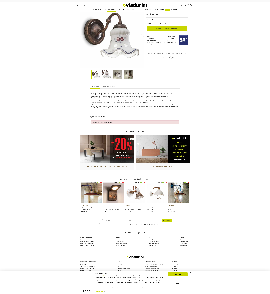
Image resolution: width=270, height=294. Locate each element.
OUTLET (167, 9)
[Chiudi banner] (190, 272)
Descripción (95, 87)
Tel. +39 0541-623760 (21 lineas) (87, 266)
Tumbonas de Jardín (185, 239)
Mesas (118, 237)
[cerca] (182, 5)
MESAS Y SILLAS (97, 9)
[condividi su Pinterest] (173, 57)
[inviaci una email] (78, 5)
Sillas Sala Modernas (154, 243)
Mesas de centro (120, 241)
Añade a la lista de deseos (155, 53)
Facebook (176, 264)
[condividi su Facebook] (169, 57)
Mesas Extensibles (86, 237)
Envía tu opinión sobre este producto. (171, 53)
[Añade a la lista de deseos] (98, 189)
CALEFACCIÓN (120, 9)
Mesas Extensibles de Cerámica (87, 239)
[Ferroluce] (183, 40)
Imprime (184, 53)
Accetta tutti (178, 274)
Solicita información (108, 87)
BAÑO (127, 9)
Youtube (175, 268)
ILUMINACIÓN (111, 9)
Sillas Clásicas (152, 239)
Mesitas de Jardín (184, 245)
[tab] (95, 87)
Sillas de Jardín (152, 245)
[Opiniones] (84, 5)
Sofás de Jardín (183, 243)
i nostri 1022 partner (103, 275)
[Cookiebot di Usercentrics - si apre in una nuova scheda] (86, 291)
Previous (82, 36)
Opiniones (119, 264)
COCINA (162, 9)
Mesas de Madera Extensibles (87, 241)
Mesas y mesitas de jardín (122, 245)
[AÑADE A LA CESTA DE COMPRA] (98, 185)
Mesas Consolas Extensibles (87, 245)
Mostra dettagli (99, 291)
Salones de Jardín (184, 241)
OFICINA (156, 9)
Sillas (150, 237)
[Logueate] (185, 5)
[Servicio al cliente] (81, 5)
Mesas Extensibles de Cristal (87, 243)
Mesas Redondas (120, 239)
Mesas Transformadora (121, 243)
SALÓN (104, 9)
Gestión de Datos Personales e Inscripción (154, 264)
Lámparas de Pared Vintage (136, 131)
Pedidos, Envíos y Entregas (151, 266)
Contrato (174, 9)
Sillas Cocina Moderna (154, 241)
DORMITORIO (148, 9)
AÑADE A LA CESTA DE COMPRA (167, 29)
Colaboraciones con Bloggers (123, 268)
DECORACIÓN (134, 9)
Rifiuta (177, 283)
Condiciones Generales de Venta (152, 268)
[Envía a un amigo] (162, 57)
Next (142, 36)
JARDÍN (141, 9)
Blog (118, 266)
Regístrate (167, 220)
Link (157, 224)
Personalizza (177, 279)
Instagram (176, 266)
